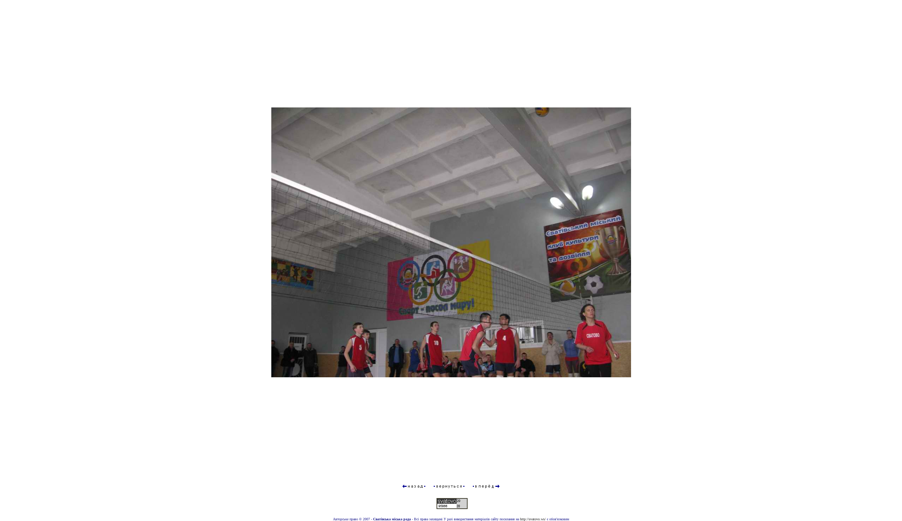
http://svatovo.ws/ (533, 519)
